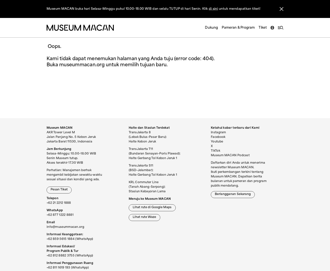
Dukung (211, 27)
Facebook (218, 137)
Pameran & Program (238, 27)
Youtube (217, 141)
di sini (213, 9)
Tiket (263, 27)
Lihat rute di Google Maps (152, 207)
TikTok (215, 151)
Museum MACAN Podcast (230, 155)
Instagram (218, 132)
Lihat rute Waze (144, 217)
